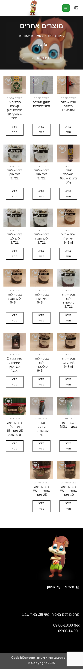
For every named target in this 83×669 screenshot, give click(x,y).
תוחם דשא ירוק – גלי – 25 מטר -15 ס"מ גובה (14, 429)
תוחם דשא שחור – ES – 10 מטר (68, 490)
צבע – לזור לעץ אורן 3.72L (14, 174)
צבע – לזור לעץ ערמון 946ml (68, 362)
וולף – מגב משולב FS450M (68, 106)
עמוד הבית (56, 36)
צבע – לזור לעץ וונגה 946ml (14, 298)
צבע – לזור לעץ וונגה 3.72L (41, 238)
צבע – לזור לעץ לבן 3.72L (14, 238)
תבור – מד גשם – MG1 (68, 425)
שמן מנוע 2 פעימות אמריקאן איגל (14, 364)
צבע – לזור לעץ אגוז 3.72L (41, 174)
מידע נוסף (68, 129)
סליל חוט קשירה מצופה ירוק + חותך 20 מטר (14, 110)
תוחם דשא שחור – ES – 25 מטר (41, 490)
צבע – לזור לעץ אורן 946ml (41, 298)
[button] (76, 8)
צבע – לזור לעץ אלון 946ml (68, 238)
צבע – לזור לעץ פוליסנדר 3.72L (68, 300)
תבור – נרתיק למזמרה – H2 (41, 429)
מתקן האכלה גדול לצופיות (41, 104)
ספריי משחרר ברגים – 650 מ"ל (68, 176)
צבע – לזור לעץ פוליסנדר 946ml (41, 364)
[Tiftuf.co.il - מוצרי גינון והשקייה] (32, 8)
